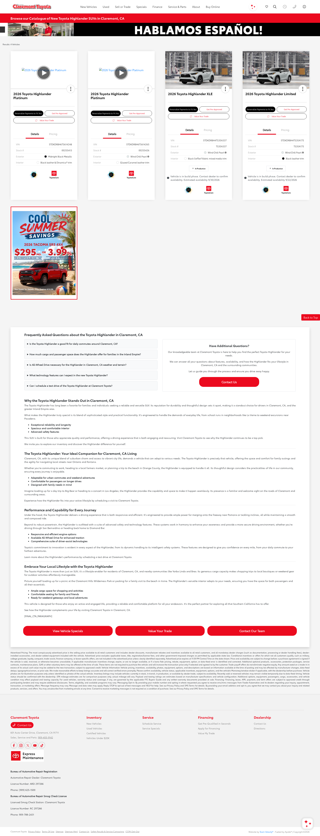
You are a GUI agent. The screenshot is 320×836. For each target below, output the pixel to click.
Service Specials (151, 728)
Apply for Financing (209, 728)
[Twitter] (27, 745)
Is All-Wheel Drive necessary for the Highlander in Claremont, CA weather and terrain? (78, 364)
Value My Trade (206, 733)
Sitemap (60, 831)
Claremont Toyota (18, 831)
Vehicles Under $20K (98, 738)
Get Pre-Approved (59, 113)
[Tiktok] (41, 745)
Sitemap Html (71, 831)
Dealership (262, 717)
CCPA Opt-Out (132, 831)
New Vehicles (94, 723)
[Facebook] (13, 745)
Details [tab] (35, 134)
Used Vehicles (94, 728)
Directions (259, 728)
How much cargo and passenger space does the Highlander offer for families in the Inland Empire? (85, 354)
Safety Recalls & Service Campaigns (107, 831)
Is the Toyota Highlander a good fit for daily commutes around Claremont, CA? (74, 343)
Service (148, 717)
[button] (70, 89)
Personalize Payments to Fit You (28, 113)
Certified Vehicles (96, 733)
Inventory (94, 717)
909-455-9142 (45, 737)
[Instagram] (21, 745)
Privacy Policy (34, 831)
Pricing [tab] (53, 134)
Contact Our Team (252, 631)
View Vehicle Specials (68, 631)
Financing (205, 717)
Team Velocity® (266, 831)
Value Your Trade (47, 120)
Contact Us (229, 382)
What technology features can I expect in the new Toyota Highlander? (69, 375)
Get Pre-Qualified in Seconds (214, 723)
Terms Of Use (48, 831)
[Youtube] (35, 745)
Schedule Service (151, 723)
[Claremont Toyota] (32, 6)
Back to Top (311, 317)
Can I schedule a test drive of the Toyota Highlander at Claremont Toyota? (71, 385)
